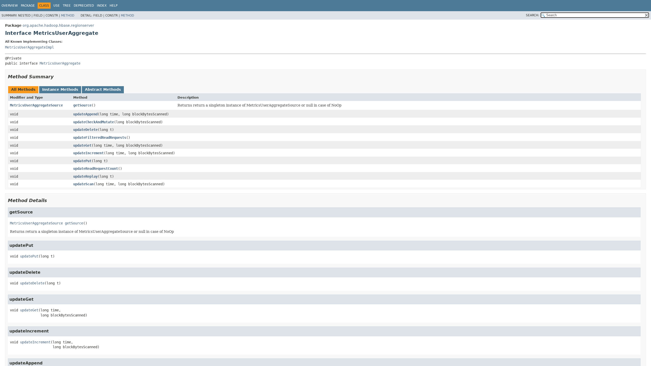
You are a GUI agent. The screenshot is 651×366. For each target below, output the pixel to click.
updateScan (83, 184)
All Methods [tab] (23, 89)
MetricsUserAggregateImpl (29, 47)
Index (102, 5)
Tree (67, 5)
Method (67, 15)
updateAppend (85, 114)
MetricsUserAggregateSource (36, 105)
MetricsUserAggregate (60, 63)
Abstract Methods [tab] (103, 89)
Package (28, 5)
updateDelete (85, 130)
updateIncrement (88, 153)
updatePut (82, 161)
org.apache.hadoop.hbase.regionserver (58, 25)
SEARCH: (532, 15)
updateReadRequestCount (95, 168)
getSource (82, 105)
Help (113, 5)
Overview (10, 5)
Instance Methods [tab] (60, 89)
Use (56, 5)
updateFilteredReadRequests (99, 137)
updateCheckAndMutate (93, 122)
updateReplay (85, 176)
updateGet (82, 145)
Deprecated (84, 5)
